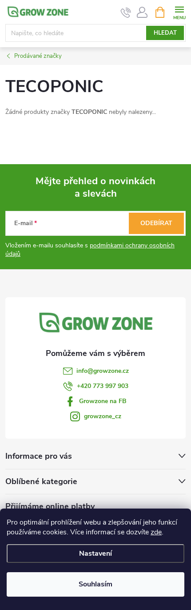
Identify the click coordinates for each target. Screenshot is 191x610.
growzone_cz (102, 416)
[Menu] (179, 12)
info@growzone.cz (102, 371)
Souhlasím (95, 584)
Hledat (165, 33)
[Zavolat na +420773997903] (125, 12)
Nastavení (95, 553)
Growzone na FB (103, 401)
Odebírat (156, 223)
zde (156, 532)
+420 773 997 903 (102, 386)
